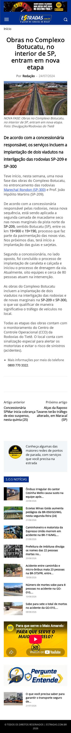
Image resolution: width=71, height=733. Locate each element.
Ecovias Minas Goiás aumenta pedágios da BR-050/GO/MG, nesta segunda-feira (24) (44, 512)
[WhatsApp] (25, 384)
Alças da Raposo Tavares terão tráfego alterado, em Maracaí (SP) (51, 414)
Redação (29, 76)
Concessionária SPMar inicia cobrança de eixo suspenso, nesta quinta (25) (19, 414)
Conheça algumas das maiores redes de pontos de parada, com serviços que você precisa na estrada (44, 454)
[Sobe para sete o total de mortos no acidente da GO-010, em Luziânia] (13, 608)
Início (7, 29)
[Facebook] (7, 384)
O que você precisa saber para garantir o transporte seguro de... (45, 697)
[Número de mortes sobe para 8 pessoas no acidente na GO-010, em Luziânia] (13, 589)
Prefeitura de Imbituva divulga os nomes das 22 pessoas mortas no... (45, 550)
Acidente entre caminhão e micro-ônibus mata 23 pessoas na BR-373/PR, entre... (45, 569)
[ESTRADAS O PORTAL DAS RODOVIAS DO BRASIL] (35, 18)
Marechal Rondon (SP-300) (25, 189)
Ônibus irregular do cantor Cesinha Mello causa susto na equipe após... (44, 492)
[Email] (33, 384)
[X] (16, 384)
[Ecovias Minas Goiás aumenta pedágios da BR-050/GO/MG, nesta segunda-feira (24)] (13, 512)
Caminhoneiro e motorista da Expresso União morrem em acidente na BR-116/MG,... (44, 531)
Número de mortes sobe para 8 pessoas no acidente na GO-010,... (46, 588)
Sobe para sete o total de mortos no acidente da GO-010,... (46, 605)
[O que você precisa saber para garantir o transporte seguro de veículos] (13, 698)
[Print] (42, 384)
